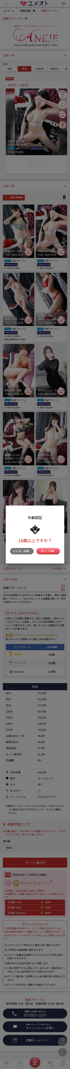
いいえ (22, 551)
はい (48, 551)
